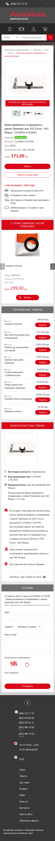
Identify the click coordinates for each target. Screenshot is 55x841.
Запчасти (37, 50)
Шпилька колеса (13, 411)
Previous (2, 266)
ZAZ (46, 50)
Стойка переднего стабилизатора (14, 374)
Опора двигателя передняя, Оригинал (15, 386)
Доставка (24, 782)
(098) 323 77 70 (19, 3)
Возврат (24, 788)
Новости (24, 801)
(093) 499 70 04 (26, 728)
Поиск (50, 37)
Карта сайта (26, 814)
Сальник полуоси (13, 265)
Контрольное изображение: (17, 657)
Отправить (27, 686)
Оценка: (9, 626)
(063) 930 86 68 (26, 718)
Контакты (24, 807)
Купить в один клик (27, 174)
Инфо (22, 795)
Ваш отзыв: (11, 634)
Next (52, 266)
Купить (27, 166)
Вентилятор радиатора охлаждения (17, 336)
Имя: (7, 612)
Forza (10, 53)
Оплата (23, 776)
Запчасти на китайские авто (17, 50)
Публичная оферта (29, 820)
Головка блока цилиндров (18, 398)
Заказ (22, 769)
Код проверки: (12, 672)
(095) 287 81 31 (26, 722)
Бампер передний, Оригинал (14, 361)
